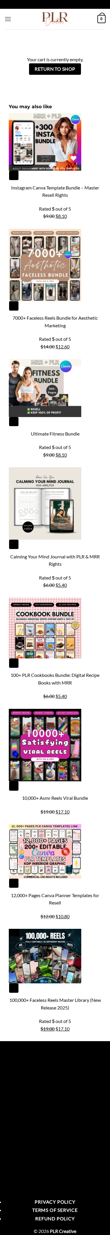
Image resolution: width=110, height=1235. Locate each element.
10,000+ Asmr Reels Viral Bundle (55, 798)
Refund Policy (55, 1218)
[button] (7, 19)
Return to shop (55, 69)
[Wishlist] (13, 175)
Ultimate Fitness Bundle (55, 433)
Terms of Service (55, 1210)
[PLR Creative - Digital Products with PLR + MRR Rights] (55, 19)
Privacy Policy (55, 1201)
